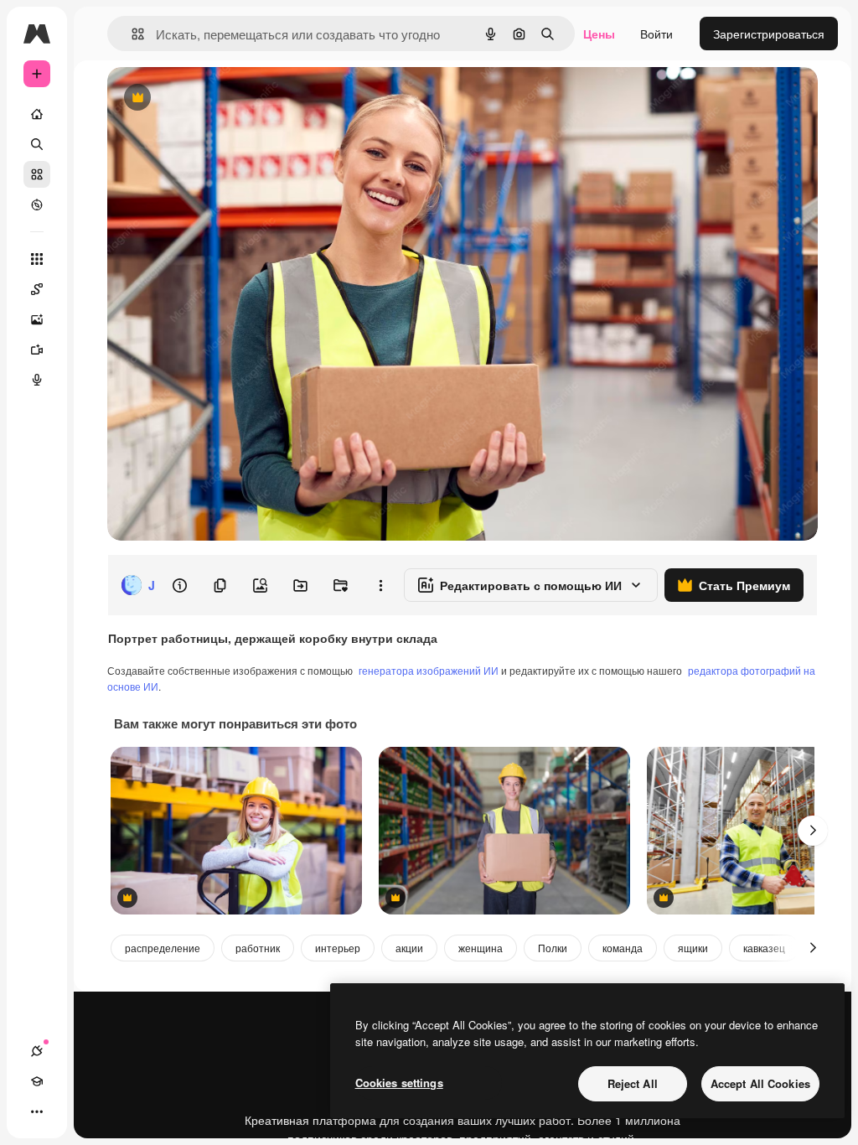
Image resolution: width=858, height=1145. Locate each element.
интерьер (337, 947)
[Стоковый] (36, 174)
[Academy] (36, 1081)
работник (257, 947)
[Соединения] (36, 1051)
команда (622, 947)
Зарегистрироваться (768, 33)
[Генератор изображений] (36, 319)
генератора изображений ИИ (429, 670)
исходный (219, 98)
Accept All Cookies (760, 1083)
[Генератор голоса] (36, 379)
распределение (162, 947)
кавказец (764, 947)
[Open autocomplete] (131, 34)
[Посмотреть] (36, 204)
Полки (552, 947)
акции (409, 947)
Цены (599, 33)
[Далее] (813, 830)
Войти (656, 33)
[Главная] (36, 114)
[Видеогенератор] (36, 349)
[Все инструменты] (36, 259)
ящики (693, 947)
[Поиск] (36, 144)
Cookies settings (399, 1083)
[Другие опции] (380, 585)
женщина (480, 947)
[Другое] (36, 1111)
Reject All (632, 1083)
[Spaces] (36, 289)
